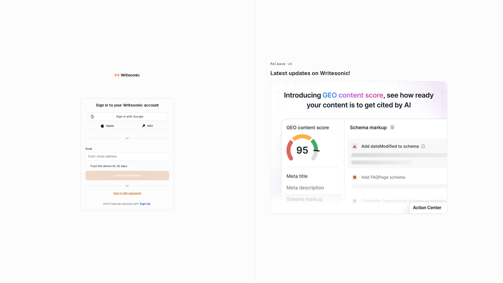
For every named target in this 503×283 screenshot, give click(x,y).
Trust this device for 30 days (108, 166)
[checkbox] (87, 166)
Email (88, 149)
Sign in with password (127, 193)
